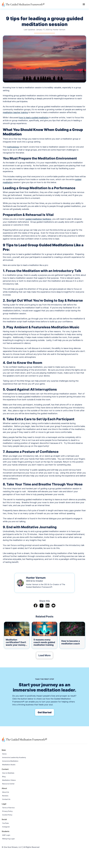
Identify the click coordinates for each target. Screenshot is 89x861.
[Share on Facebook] (35, 605)
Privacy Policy (7, 811)
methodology (13, 147)
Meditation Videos (9, 780)
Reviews (5, 796)
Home (4, 754)
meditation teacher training (15, 112)
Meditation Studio (8, 765)
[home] (23, 4)
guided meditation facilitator (38, 219)
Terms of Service (8, 808)
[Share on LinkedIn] (47, 605)
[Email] (53, 605)
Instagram (6, 827)
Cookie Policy (7, 815)
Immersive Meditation (10, 761)
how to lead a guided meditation (34, 117)
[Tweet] (41, 605)
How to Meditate (8, 773)
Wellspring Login (8, 839)
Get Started (44, 712)
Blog (4, 776)
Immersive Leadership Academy (14, 757)
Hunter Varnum (59, 29)
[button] (83, 4)
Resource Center (8, 784)
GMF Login (6, 835)
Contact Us (6, 799)
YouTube (5, 823)
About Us (5, 792)
